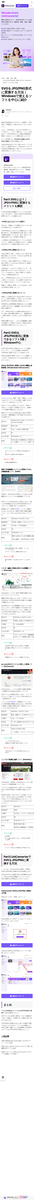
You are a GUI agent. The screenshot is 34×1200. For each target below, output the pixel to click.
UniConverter (5, 398)
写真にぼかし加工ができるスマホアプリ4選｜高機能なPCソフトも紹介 (16, 1047)
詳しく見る (17, 188)
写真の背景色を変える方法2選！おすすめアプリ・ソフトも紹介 (16, 1042)
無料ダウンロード (22, 5)
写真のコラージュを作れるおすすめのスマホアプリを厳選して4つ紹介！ (16, 1053)
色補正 (18, 509)
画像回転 (13, 702)
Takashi (8, 110)
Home (3, 78)
